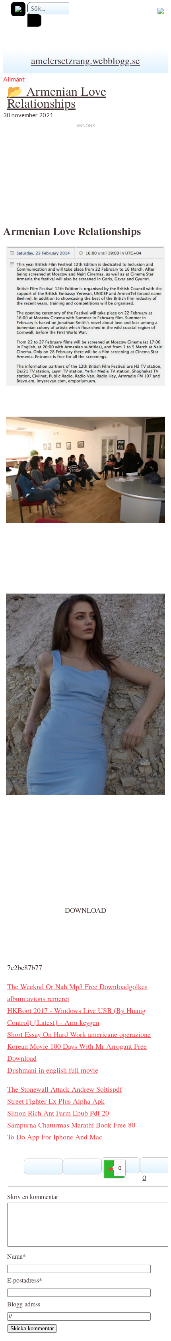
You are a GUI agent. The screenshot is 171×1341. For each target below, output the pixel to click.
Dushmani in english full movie (52, 1070)
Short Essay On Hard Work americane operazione (79, 1034)
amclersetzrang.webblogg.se (85, 60)
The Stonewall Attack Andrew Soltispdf (64, 1089)
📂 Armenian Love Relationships (56, 96)
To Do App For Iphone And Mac (54, 1136)
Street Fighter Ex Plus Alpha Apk (56, 1101)
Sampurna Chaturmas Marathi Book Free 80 (71, 1124)
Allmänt (14, 79)
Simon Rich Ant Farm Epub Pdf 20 (58, 1113)
